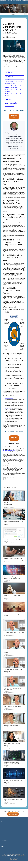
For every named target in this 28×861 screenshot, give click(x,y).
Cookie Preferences (11, 855)
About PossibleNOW (9, 106)
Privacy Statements (21, 855)
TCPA (17, 459)
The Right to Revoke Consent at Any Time (14, 79)
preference (14, 448)
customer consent (7, 448)
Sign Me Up (13, 814)
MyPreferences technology (9, 450)
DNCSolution (11, 458)
